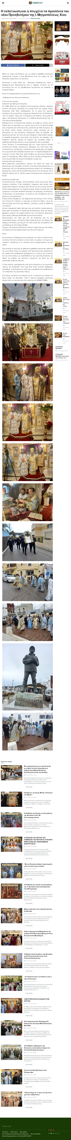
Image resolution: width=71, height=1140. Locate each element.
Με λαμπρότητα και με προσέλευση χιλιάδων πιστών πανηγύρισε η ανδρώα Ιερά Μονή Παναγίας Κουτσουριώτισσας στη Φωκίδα (37, 769)
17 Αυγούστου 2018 (66, 341)
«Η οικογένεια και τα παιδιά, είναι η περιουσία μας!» (38, 978)
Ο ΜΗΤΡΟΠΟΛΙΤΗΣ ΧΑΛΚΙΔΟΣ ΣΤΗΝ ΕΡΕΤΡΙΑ (36, 1000)
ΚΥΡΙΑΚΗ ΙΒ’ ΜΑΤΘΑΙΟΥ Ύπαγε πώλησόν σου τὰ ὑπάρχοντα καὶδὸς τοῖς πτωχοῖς (66, 224)
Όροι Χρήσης (23, 1132)
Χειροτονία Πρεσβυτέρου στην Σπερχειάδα (35, 1071)
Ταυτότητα (5, 1132)
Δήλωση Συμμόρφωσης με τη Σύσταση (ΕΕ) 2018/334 (16, 1136)
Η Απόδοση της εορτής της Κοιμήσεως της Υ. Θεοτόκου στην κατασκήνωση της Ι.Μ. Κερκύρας (38, 887)
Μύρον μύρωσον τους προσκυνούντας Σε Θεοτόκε (38, 910)
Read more (29, 787)
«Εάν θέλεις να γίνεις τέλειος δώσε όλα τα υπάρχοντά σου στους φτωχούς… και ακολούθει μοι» (62, 195)
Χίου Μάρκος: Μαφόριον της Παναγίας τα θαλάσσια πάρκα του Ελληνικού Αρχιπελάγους (37, 1048)
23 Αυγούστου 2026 (30, 775)
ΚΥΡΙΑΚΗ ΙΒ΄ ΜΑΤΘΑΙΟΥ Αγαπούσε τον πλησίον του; (62, 356)
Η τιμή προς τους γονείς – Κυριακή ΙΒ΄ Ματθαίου (66, 283)
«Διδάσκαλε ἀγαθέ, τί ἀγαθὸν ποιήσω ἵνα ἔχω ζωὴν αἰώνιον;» (67, 264)
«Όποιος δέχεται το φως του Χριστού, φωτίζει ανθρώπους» (38, 1093)
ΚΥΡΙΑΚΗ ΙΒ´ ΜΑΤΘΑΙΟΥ (59, 347)
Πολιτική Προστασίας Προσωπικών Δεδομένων (15, 1134)
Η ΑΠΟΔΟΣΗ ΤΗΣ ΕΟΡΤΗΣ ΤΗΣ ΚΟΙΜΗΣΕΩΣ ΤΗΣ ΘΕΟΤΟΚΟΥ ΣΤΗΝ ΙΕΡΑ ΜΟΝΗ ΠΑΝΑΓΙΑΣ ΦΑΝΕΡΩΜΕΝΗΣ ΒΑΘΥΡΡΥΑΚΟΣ (38, 841)
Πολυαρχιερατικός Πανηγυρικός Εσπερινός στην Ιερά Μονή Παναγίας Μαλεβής (38, 1023)
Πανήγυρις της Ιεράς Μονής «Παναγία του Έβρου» (38, 794)
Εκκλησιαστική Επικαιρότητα (61, 188)
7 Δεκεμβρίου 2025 (23, 18)
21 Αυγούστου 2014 (62, 360)
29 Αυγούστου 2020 (66, 273)
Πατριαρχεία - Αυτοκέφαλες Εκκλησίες (11, 932)
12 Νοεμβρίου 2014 (62, 351)
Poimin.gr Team (35, 18)
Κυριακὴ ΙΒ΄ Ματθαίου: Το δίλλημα (66, 245)
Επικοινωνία (14, 1132)
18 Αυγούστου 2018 (66, 327)
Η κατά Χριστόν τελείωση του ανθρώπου (66, 319)
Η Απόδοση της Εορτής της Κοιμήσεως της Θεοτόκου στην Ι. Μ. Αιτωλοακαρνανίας (38, 815)
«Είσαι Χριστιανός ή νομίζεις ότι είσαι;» (66, 302)
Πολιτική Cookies (35, 1134)
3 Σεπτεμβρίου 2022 (62, 201)
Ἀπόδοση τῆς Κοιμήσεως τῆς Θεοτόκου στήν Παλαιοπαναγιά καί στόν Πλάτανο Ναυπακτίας (38, 956)
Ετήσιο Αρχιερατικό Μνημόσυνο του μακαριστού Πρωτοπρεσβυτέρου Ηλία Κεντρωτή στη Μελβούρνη (38, 933)
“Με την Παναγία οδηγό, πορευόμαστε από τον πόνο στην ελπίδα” (38, 865)
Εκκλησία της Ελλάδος (9, 18)
